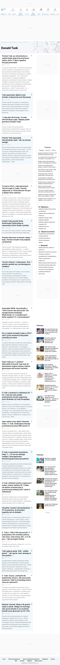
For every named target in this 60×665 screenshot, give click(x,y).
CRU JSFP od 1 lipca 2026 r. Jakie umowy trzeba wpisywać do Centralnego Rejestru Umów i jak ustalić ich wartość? (47, 170)
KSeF (58, 14)
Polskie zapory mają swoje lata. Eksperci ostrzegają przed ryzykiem (47, 162)
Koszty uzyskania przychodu (46, 267)
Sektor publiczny (20, 14)
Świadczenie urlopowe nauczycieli (48, 252)
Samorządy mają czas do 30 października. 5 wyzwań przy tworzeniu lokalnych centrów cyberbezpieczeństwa (45, 174)
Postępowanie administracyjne (47, 233)
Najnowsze (47, 150)
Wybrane (54, 150)
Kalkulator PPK (43, 224)
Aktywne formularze (48, 232)
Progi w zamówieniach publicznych (44, 259)
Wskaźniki (44, 245)
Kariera (53, 659)
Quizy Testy (42, 273)
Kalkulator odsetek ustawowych (47, 222)
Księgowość (4, 14)
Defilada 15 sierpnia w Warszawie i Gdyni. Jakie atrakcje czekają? (47, 195)
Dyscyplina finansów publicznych (47, 265)
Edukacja (53, 14)
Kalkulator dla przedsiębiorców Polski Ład (47, 214)
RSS (16, 661)
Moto (39, 14)
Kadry (9, 14)
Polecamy (40, 455)
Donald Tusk (26, 42)
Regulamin (45, 659)
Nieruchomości (45, 14)
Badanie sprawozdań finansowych (47, 262)
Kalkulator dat (42, 228)
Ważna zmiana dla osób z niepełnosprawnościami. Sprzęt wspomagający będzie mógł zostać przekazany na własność (47, 187)
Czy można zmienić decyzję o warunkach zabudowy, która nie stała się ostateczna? (46, 191)
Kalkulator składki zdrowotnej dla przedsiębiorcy (47, 210)
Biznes (14, 14)
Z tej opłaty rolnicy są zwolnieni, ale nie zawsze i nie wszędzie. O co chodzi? (47, 158)
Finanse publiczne (43, 236)
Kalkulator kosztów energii (45, 217)
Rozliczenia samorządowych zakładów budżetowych (46, 270)
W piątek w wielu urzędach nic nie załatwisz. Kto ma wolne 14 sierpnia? (47, 199)
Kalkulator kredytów (44, 220)
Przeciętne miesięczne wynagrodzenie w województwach (47, 255)
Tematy (20, 42)
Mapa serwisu (38, 661)
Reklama (29, 661)
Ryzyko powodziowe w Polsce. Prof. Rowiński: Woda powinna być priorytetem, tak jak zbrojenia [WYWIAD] (47, 153)
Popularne (41, 150)
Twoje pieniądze (33, 14)
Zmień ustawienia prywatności (31, 659)
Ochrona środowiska (44, 240)
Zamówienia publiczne (44, 238)
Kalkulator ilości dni (44, 226)
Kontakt (22, 661)
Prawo (27, 14)
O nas (3, 659)
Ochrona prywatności (14, 659)
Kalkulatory (44, 207)
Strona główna (4, 42)
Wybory (41, 242)
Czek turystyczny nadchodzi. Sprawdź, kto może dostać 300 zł (46, 178)
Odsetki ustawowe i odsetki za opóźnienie (46, 248)
